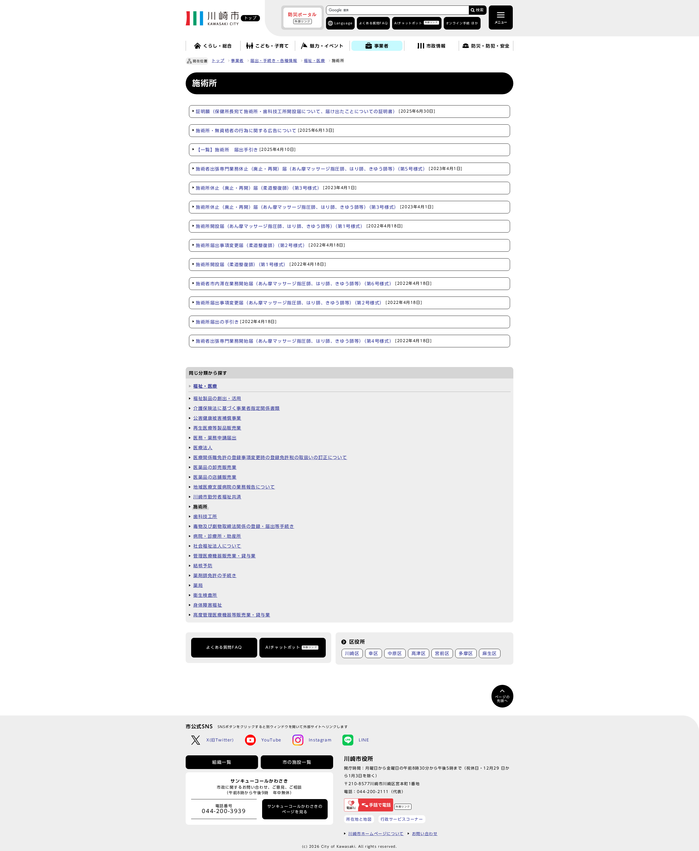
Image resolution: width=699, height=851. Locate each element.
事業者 (237, 61)
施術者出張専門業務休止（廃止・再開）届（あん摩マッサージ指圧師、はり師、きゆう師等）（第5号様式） (329, 169)
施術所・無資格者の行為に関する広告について (265, 130)
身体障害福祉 (207, 605)
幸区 (373, 653)
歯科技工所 (205, 516)
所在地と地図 (359, 819)
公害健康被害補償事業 (217, 418)
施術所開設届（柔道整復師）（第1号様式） (261, 264)
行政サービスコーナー (402, 819)
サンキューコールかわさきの (295, 809)
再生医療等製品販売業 (217, 428)
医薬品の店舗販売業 (214, 477)
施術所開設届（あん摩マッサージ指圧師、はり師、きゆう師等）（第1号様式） (299, 226)
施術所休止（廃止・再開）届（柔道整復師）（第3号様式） (276, 188)
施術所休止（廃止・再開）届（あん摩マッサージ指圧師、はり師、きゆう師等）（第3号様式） (315, 207)
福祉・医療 (314, 61)
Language (343, 23)
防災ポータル (302, 17)
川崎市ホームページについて (376, 834)
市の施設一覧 (297, 762)
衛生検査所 (205, 595)
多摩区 (466, 653)
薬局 (198, 585)
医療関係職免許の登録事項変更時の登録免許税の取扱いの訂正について (270, 457)
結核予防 (202, 566)
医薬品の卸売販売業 (214, 467)
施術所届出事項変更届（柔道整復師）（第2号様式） (270, 245)
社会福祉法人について (217, 546)
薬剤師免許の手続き (214, 575)
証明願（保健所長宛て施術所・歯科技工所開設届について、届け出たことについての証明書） (315, 111)
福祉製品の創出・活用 (217, 398)
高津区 (418, 653)
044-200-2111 (373, 792)
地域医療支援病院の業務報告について (234, 487)
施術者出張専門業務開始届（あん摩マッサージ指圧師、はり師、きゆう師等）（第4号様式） (314, 341)
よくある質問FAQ (224, 647)
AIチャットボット (416, 22)
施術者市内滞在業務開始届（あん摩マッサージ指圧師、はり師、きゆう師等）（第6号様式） (314, 283)
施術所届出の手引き (236, 322)
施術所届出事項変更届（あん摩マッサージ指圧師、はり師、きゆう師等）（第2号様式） (309, 303)
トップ (218, 61)
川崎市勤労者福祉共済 (217, 497)
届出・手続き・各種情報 (273, 61)
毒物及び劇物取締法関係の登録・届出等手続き (243, 526)
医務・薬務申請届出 (214, 438)
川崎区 (352, 653)
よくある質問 (373, 23)
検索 (480, 10)
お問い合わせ (425, 834)
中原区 (395, 653)
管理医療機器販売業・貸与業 (224, 556)
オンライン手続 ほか (462, 23)
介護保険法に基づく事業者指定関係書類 (236, 408)
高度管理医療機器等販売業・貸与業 (231, 615)
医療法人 (202, 447)
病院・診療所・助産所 (217, 536)
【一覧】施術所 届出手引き (246, 150)
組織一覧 (221, 762)
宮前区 (442, 653)
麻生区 (489, 653)
